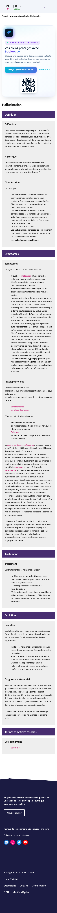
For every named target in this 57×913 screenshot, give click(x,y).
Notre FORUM (11, 879)
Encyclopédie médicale (19, 16)
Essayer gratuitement (19, 69)
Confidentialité (39, 885)
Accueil (5, 16)
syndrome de (13, 445)
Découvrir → (44, 69)
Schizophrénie (17, 406)
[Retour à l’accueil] (13, 6)
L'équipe (24, 885)
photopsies (26, 275)
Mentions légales (21, 892)
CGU (6, 892)
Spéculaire (15, 747)
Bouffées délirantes (20, 410)
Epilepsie (15, 432)
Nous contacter (14, 812)
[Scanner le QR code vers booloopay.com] (28, 84)
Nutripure (44, 828)
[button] (43, 7)
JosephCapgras (26, 445)
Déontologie (10, 885)
